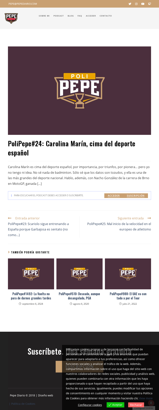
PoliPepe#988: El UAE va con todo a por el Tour (128, 296)
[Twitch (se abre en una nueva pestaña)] (148, 4)
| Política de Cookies (22, 404)
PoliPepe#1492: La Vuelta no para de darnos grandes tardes (31, 296)
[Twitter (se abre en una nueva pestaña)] (130, 4)
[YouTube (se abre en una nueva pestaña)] (142, 4)
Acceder (114, 195)
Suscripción (135, 195)
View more (146, 398)
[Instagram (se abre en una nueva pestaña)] (136, 4)
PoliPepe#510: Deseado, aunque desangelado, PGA (79, 296)
